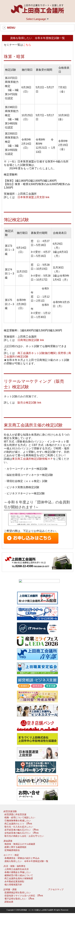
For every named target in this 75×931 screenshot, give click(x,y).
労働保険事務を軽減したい (18, 820)
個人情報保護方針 (13, 884)
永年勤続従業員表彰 (14, 881)
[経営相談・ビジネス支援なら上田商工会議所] (37, 12)
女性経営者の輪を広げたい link (22, 833)
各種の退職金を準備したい (18, 872)
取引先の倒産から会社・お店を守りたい (24, 836)
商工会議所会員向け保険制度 (19, 878)
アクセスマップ (56, 889)
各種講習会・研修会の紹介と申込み (22, 858)
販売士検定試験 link (29, 402)
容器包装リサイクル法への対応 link (24, 895)
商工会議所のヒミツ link (18, 823)
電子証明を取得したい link (19, 898)
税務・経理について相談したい (20, 817)
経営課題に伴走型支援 (15, 814)
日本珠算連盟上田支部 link (33, 197)
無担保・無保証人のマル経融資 (20, 844)
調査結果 (9, 902)
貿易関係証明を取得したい (18, 892)
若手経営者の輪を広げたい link (22, 830)
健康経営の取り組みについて (19, 875)
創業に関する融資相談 (15, 847)
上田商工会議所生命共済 (17, 869)
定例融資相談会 (12, 850)
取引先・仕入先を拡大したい (19, 827)
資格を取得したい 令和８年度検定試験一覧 (26, 861)
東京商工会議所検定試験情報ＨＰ (32, 458)
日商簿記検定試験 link (30, 340)
